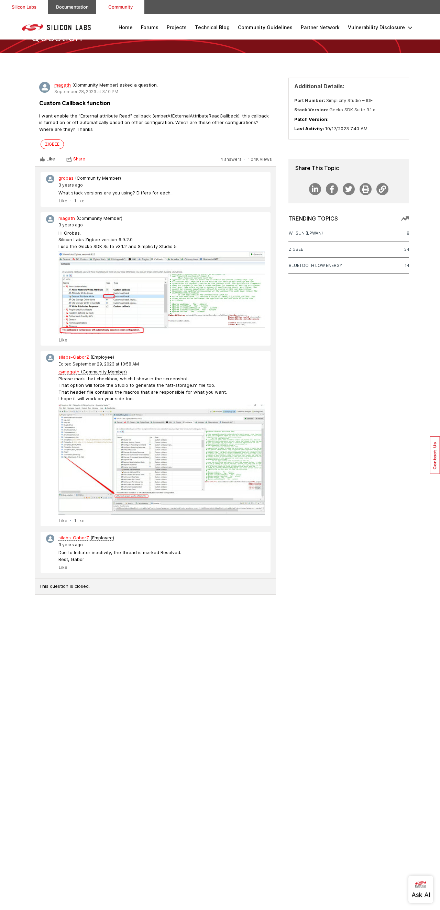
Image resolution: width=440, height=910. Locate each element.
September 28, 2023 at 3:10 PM (86, 91)
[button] (435, 455)
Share (79, 158)
